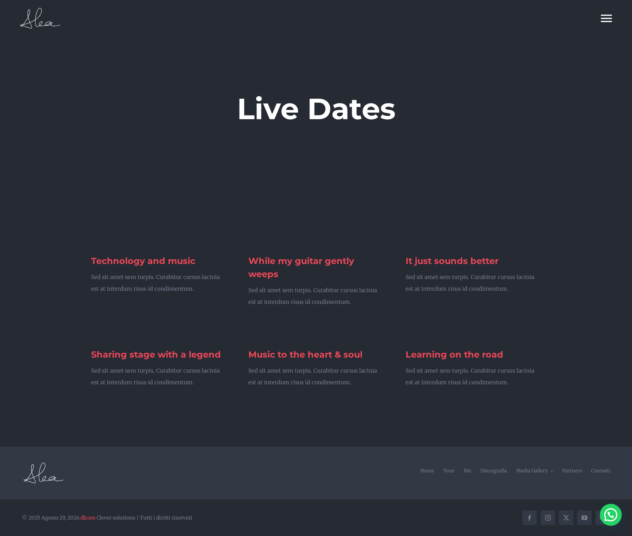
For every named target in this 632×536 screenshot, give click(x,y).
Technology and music (143, 261)
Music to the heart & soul (305, 354)
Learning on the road (454, 354)
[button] (611, 515)
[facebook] (529, 517)
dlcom (87, 517)
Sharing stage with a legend (156, 354)
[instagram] (548, 517)
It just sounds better (452, 261)
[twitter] (566, 517)
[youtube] (584, 517)
